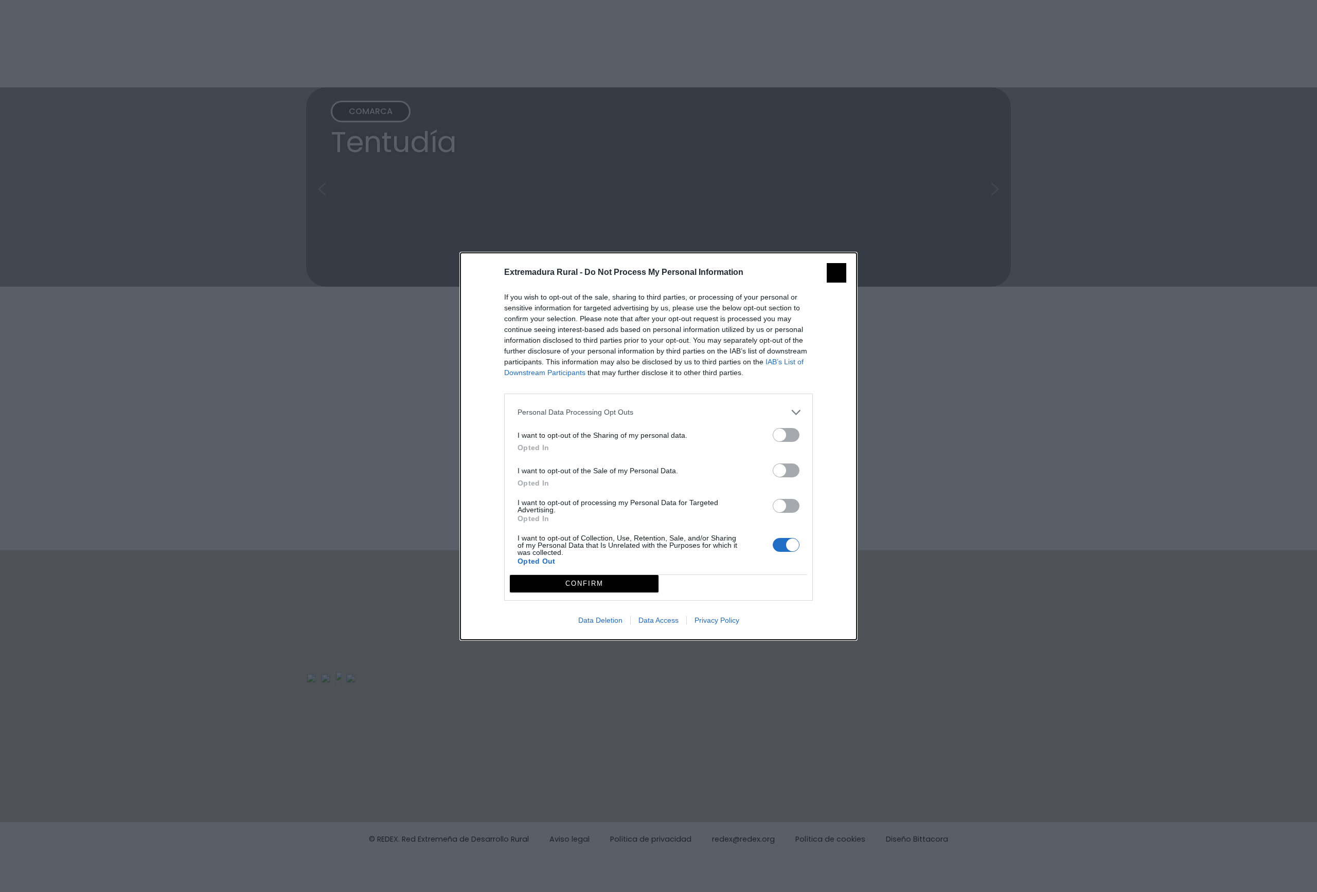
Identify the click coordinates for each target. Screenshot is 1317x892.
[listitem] (658, 412)
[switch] (786, 435)
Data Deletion (600, 620)
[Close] (836, 273)
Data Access (658, 620)
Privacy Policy (717, 620)
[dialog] (658, 446)
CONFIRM (584, 583)
